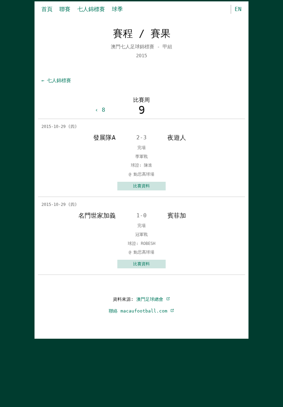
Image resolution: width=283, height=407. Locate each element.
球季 (117, 9)
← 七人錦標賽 (56, 80)
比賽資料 (141, 185)
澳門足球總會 (151, 299)
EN (238, 9)
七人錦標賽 (91, 9)
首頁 (46, 9)
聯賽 (64, 9)
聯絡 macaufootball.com (139, 311)
